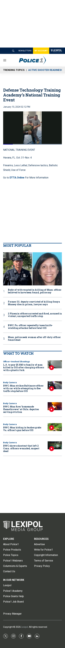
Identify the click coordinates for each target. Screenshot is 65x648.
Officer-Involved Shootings (16, 361)
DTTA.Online (17, 177)
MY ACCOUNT (41, 51)
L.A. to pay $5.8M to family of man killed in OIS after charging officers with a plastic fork (23, 367)
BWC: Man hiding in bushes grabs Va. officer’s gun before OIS (22, 429)
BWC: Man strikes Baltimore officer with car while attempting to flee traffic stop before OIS (23, 388)
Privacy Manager (12, 613)
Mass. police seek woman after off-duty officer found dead (34, 338)
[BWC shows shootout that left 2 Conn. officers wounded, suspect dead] (55, 445)
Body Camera (10, 382)
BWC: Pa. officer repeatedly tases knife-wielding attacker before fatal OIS (30, 326)
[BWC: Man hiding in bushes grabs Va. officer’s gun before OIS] (55, 427)
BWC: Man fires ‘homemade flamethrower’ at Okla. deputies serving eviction (21, 409)
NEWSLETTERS (24, 51)
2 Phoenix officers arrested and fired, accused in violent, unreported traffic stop (35, 315)
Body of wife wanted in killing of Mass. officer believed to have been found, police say (34, 291)
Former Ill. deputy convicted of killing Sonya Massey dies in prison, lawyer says (34, 303)
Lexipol (24, 627)
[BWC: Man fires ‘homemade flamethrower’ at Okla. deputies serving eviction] (55, 406)
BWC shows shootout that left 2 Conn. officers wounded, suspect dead (21, 448)
